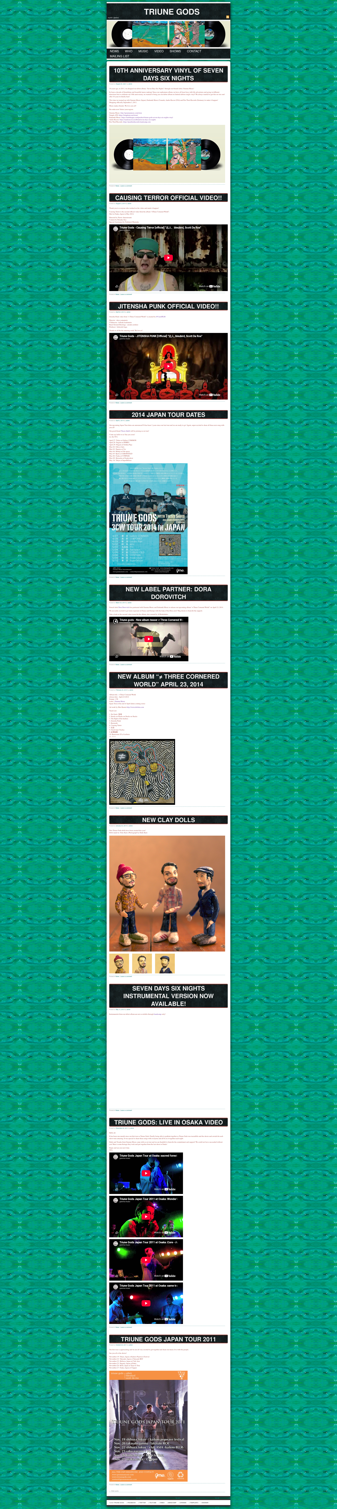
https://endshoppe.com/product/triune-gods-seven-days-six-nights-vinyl (147, 117)
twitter (142, 1502)
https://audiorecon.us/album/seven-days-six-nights (138, 119)
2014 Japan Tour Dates (168, 414)
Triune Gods (172, 11)
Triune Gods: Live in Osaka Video (168, 1122)
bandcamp (157, 1014)
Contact (194, 51)
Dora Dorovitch (124, 607)
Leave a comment (126, 186)
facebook (132, 1502)
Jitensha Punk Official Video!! (168, 306)
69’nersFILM (160, 316)
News (114, 51)
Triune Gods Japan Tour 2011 (168, 1339)
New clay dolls (168, 819)
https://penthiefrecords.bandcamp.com (137, 122)
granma (183, 1502)
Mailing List (119, 56)
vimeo (162, 1502)
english (110, 17)
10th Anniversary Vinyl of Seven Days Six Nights (168, 74)
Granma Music (120, 701)
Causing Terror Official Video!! (168, 197)
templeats (194, 1502)
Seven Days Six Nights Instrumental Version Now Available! (168, 996)
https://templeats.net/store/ (128, 115)
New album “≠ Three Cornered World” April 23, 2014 (168, 680)
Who (128, 51)
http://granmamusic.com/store (131, 113)
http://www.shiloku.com (135, 707)
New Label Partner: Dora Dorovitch (168, 593)
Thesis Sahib (125, 431)
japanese (116, 17)
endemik (205, 1502)
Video (159, 51)
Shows (175, 51)
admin (130, 84)
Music (143, 51)
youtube (152, 1502)
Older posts (114, 1491)
